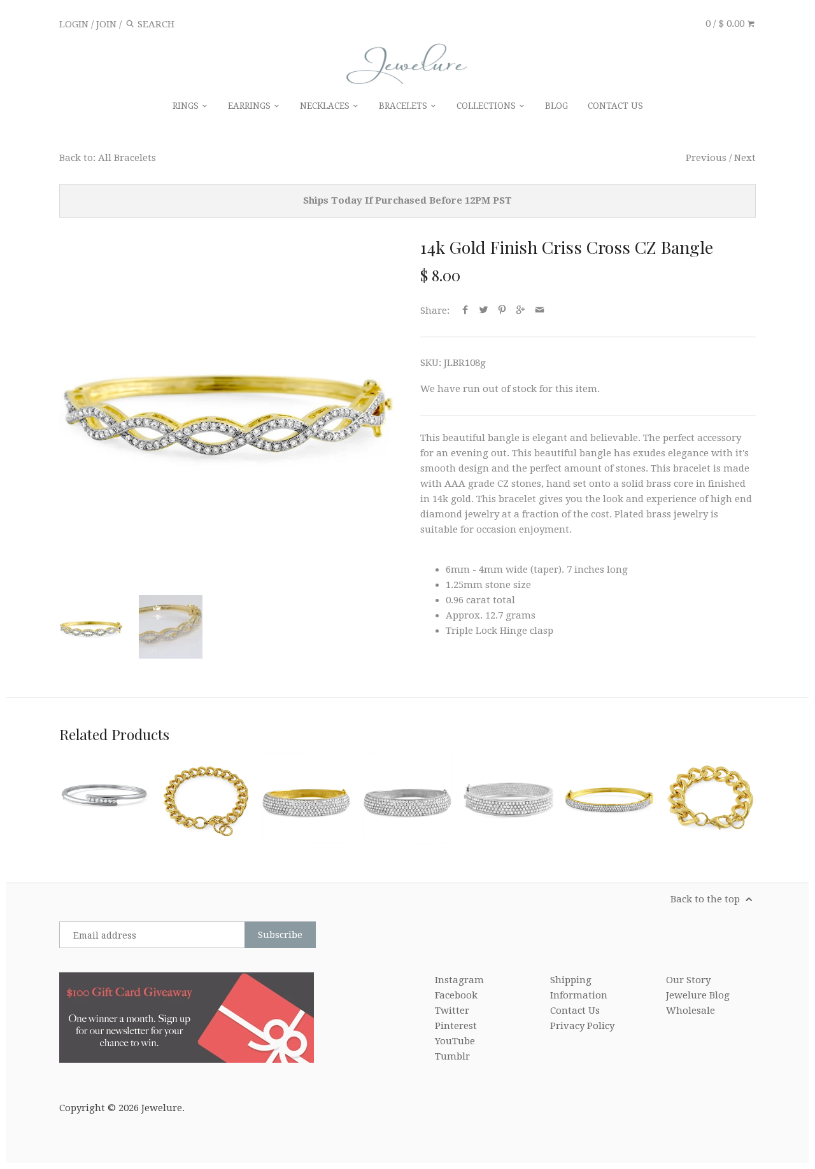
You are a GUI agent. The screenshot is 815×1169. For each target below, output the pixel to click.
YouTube (455, 1041)
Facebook (456, 995)
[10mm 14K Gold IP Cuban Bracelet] (205, 798)
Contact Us (575, 1010)
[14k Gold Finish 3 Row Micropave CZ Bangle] (609, 798)
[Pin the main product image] (502, 310)
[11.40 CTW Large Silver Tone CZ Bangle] (407, 798)
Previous (706, 158)
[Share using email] (540, 310)
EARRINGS (250, 106)
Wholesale (690, 1010)
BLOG (556, 106)
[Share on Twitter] (484, 310)
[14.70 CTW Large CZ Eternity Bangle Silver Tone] (509, 798)
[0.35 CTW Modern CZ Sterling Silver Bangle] (104, 798)
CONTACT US (615, 106)
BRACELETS (404, 106)
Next (745, 158)
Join (106, 24)
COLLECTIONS (487, 106)
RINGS (187, 106)
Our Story (688, 980)
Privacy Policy (582, 1026)
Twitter (452, 1010)
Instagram (459, 980)
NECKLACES (326, 106)
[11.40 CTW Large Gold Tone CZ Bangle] (306, 798)
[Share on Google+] (520, 310)
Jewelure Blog (698, 995)
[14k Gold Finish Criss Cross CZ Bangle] (227, 404)
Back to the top (706, 899)
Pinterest (456, 1026)
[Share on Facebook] (465, 310)
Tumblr (452, 1056)
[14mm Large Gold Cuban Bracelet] (710, 798)
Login (74, 24)
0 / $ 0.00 (726, 23)
